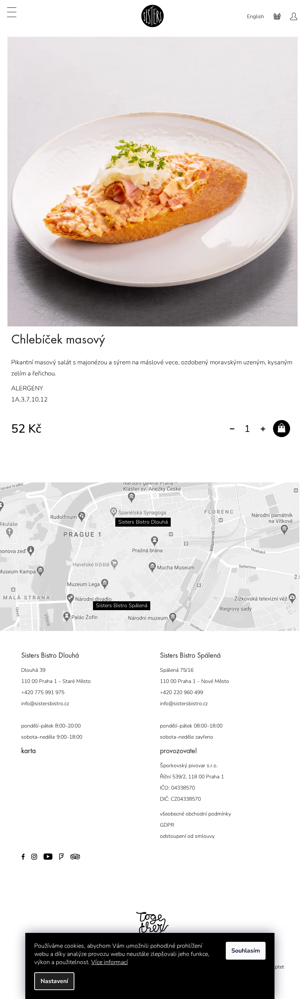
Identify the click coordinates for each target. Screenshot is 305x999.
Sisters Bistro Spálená (119, 599)
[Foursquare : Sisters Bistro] (58, 850)
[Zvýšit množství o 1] (262, 429)
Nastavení (54, 981)
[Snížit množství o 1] (231, 429)
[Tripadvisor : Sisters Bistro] (72, 850)
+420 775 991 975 (39, 686)
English (255, 16)
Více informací (109, 962)
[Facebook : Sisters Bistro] (20, 850)
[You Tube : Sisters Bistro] (44, 850)
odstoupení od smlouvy (184, 830)
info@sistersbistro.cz (42, 698)
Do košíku (281, 434)
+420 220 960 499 (178, 686)
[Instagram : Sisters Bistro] (31, 850)
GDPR (164, 819)
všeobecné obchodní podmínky (192, 808)
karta (25, 745)
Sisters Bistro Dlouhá (140, 516)
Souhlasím (245, 951)
